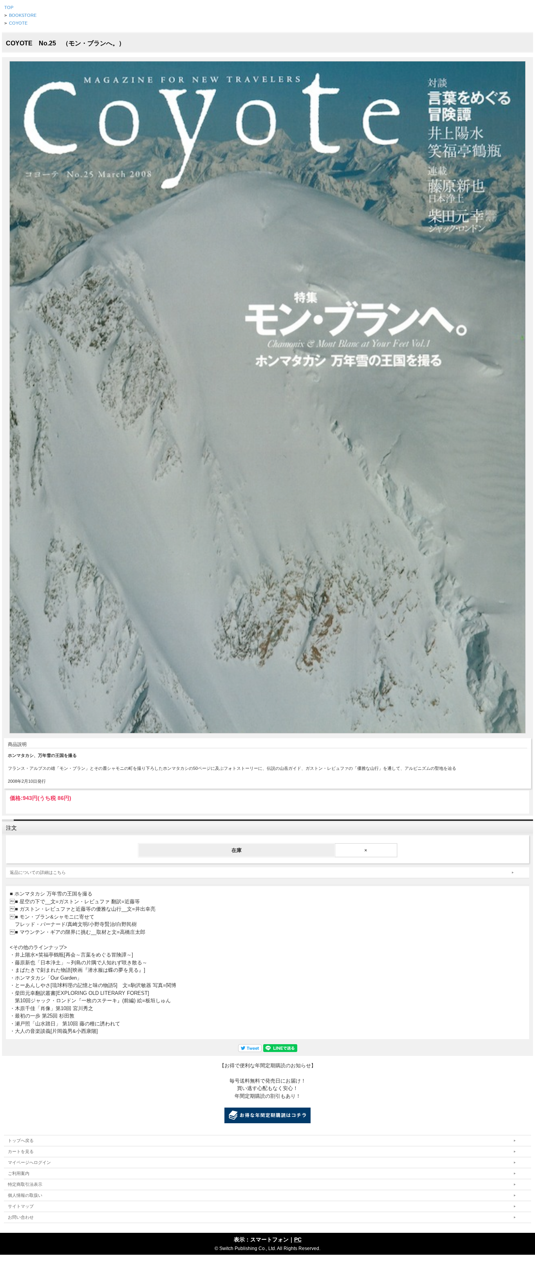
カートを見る (21, 1151)
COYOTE (18, 23)
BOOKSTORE (22, 15)
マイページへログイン (29, 1162)
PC (298, 1239)
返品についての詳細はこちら (38, 872)
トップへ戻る (21, 1140)
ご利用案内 (18, 1173)
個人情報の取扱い (25, 1195)
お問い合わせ (21, 1217)
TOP (8, 7)
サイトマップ (21, 1206)
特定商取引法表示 (25, 1184)
